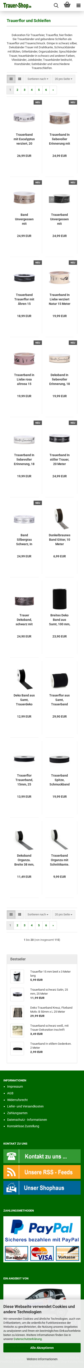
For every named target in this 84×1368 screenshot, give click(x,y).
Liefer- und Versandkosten (25, 1106)
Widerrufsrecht (17, 1100)
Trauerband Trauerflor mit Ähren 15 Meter (24, 299)
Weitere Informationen (42, 1359)
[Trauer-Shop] (15, 5)
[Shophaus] (42, 1187)
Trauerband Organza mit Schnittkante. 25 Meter (59, 860)
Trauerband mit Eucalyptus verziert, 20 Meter (24, 139)
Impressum (15, 1086)
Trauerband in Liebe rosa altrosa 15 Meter (24, 379)
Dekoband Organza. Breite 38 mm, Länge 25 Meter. (24, 860)
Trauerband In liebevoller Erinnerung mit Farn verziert (59, 139)
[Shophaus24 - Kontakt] (42, 1156)
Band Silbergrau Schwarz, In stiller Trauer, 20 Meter (24, 539)
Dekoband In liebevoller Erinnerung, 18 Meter (59, 379)
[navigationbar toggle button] (78, 5)
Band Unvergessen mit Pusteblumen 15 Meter (24, 219)
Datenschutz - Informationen (27, 1119)
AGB (10, 1093)
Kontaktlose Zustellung (23, 1126)
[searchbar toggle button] (56, 5)
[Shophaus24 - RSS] (42, 1171)
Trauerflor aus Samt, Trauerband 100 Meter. (59, 700)
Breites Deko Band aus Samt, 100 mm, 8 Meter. (59, 619)
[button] (11, 79)
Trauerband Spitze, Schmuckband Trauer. (60, 780)
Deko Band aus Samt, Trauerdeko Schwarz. (24, 700)
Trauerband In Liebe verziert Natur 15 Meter (59, 299)
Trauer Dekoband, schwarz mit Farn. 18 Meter (24, 619)
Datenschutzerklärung (28, 1339)
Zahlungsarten (17, 1113)
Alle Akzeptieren (42, 1348)
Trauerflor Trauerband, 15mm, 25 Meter (24, 780)
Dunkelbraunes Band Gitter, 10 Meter (59, 539)
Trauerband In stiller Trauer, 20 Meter (60, 459)
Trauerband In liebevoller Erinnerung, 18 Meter (24, 459)
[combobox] (38, 79)
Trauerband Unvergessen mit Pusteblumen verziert (59, 219)
